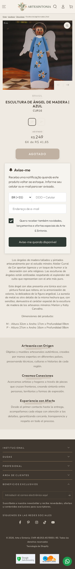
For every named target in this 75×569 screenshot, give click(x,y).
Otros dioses (20, 17)
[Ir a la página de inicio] (34, 6)
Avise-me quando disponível (37, 242)
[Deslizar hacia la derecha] (67, 85)
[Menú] (4, 7)
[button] (55, 7)
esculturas (11, 17)
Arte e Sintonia (22, 537)
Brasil (37, 95)
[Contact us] (67, 561)
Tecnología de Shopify (37, 546)
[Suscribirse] (70, 495)
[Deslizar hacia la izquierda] (58, 85)
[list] (38, 383)
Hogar (5, 17)
